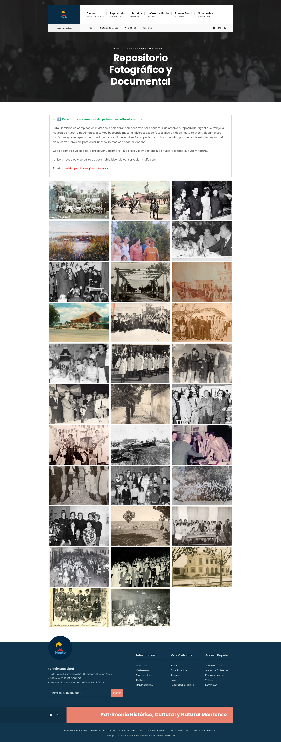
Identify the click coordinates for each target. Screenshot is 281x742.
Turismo (175, 675)
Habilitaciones (144, 685)
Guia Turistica (179, 670)
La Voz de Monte (158, 15)
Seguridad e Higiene (182, 685)
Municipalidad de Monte (163, 735)
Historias (136, 15)
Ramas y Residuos (216, 675)
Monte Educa (144, 675)
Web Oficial (130, 28)
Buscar (117, 692)
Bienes (95, 15)
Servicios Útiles (214, 665)
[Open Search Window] (225, 28)
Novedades (205, 15)
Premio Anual (183, 15)
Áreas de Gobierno (216, 670)
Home (116, 48)
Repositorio (117, 15)
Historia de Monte (109, 28)
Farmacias (211, 685)
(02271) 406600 (71, 678)
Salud (174, 680)
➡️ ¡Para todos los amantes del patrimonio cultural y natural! (100, 119)
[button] (140, 119)
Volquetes (211, 680)
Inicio (91, 28)
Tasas (174, 665)
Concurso (147, 28)
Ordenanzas (143, 670)
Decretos (141, 665)
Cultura (140, 680)
